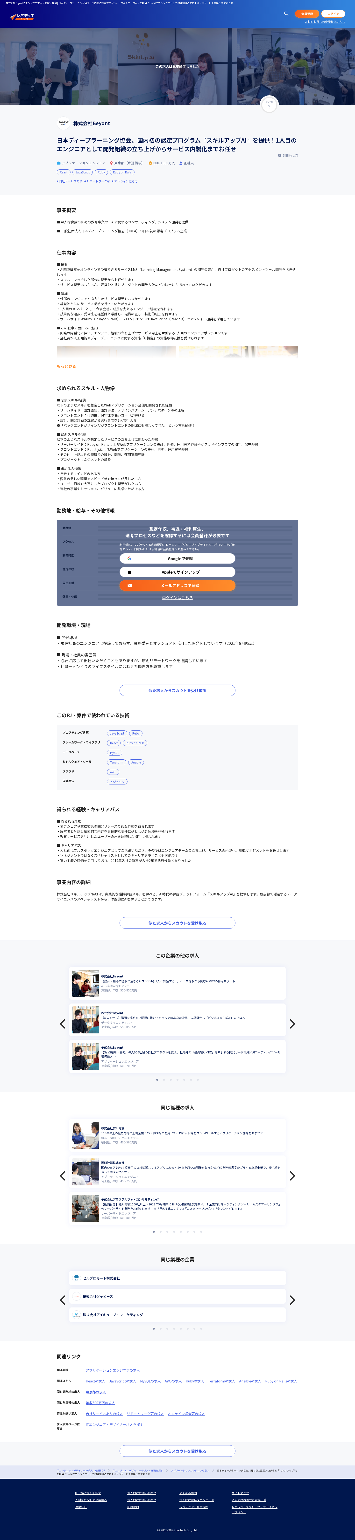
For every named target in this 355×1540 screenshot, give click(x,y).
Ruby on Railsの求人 (281, 1381)
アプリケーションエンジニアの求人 (113, 1370)
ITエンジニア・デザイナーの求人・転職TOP (81, 1470)
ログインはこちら (177, 597)
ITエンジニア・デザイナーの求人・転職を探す (138, 1470)
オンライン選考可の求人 (186, 1413)
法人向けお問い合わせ (141, 1500)
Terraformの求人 (221, 1381)
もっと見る (66, 366)
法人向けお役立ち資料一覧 (249, 1500)
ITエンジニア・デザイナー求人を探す (114, 1424)
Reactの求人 (95, 1381)
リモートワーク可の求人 (145, 1413)
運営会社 (81, 1507)
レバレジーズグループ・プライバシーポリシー (196, 545)
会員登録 (307, 14)
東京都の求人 (96, 1391)
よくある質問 (188, 1493)
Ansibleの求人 (250, 1381)
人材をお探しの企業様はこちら (325, 22)
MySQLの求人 (150, 1381)
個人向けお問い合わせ (141, 1493)
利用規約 (125, 545)
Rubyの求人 (195, 1381)
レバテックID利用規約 (148, 545)
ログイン (333, 14)
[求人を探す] (286, 14)
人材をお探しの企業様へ (91, 1500)
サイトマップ (240, 1493)
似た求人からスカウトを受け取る (177, 690)
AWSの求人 (173, 1381)
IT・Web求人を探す (88, 1493)
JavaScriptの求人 (122, 1381)
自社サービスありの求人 (104, 1413)
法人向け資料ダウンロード (196, 1500)
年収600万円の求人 (100, 1402)
